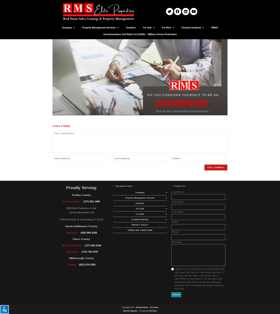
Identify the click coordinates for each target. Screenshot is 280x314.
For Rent (166, 27)
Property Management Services (99, 27)
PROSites (153, 311)
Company (67, 27)
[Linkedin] (185, 11)
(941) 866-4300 (88, 232)
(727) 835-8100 (93, 245)
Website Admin (142, 307)
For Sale (147, 27)
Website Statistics (130, 311)
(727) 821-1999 (91, 201)
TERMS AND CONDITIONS (140, 230)
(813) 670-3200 (87, 264)
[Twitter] (169, 11)
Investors (131, 27)
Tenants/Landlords (191, 27)
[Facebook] (177, 11)
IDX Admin (154, 307)
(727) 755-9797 (90, 251)
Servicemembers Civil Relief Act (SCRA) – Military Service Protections (140, 34)
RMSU (214, 27)
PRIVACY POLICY (140, 225)
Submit (176, 294)
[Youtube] (193, 11)
